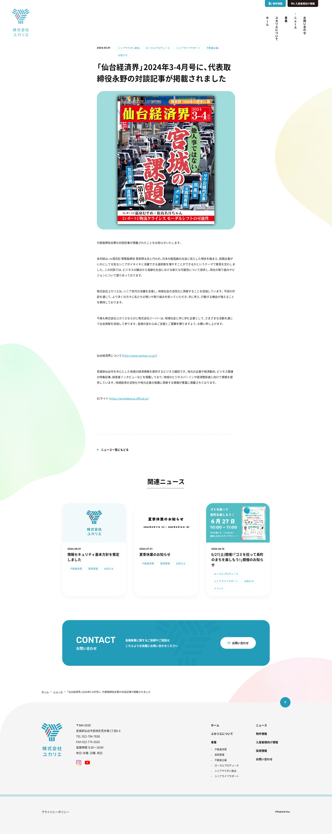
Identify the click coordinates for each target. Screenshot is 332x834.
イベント (219, 588)
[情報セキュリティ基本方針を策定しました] (94, 549)
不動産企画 (212, 47)
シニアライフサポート (188, 47)
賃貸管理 (93, 568)
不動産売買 (76, 568)
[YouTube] (87, 762)
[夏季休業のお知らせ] (166, 549)
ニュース (58, 691)
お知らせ (123, 55)
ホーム (45, 691)
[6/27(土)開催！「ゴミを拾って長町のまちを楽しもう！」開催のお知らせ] (238, 549)
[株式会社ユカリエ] (21, 22)
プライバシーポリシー (55, 812)
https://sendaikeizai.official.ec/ (129, 398)
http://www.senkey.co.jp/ (139, 355)
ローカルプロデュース (158, 47)
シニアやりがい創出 (129, 47)
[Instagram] (78, 762)
